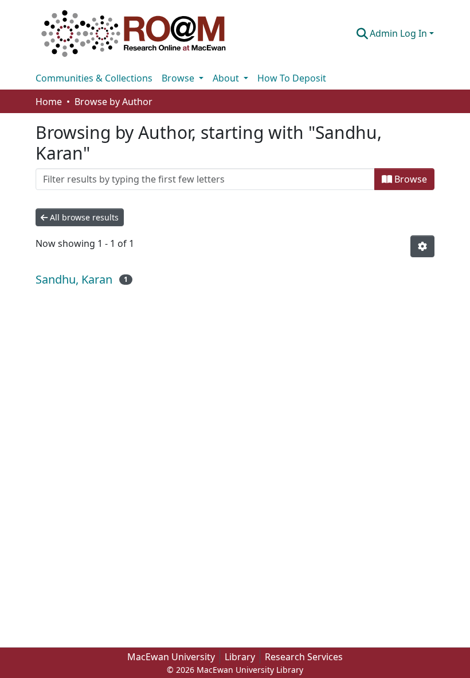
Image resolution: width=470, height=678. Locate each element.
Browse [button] (179, 78)
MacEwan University (171, 656)
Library (240, 656)
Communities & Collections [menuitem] (94, 78)
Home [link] (49, 101)
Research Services (304, 656)
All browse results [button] (83, 217)
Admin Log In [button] (399, 33)
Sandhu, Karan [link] (74, 279)
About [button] (227, 78)
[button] (134, 33)
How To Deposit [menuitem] (291, 78)
